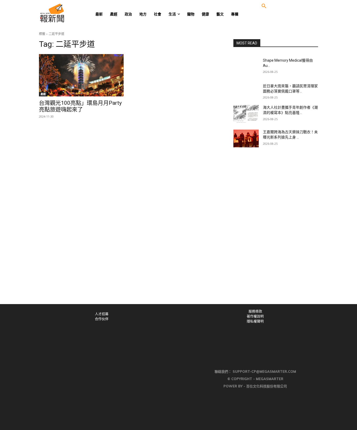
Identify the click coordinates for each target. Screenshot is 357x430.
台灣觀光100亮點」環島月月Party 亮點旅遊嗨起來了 (80, 106)
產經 (43, 94)
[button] (264, 6)
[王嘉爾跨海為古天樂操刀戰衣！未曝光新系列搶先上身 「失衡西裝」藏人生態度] (246, 138)
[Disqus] (178, 232)
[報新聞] (69, 13)
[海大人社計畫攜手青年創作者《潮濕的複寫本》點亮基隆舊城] (246, 114)
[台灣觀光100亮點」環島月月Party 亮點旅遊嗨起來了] (81, 75)
